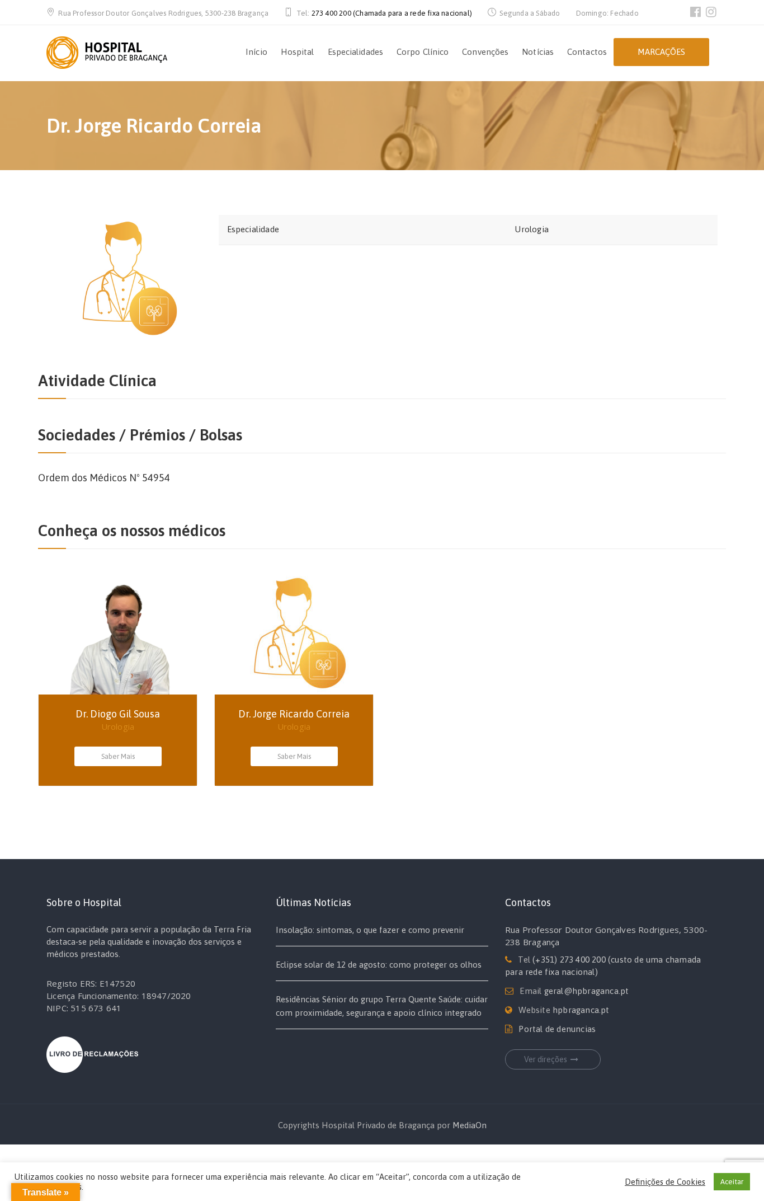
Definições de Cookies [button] (665, 1181)
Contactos (587, 52)
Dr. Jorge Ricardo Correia (294, 714)
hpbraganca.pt (581, 1010)
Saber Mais (118, 756)
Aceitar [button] (731, 1181)
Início (256, 52)
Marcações (662, 52)
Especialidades (355, 52)
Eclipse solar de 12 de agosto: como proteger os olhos (379, 964)
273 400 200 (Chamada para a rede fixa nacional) (392, 13)
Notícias (538, 52)
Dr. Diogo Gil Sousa (118, 714)
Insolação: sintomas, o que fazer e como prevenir (370, 930)
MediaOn (469, 1125)
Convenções (485, 52)
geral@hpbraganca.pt (586, 991)
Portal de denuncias (557, 1029)
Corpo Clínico (423, 52)
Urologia (532, 229)
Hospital (297, 52)
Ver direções (545, 1059)
